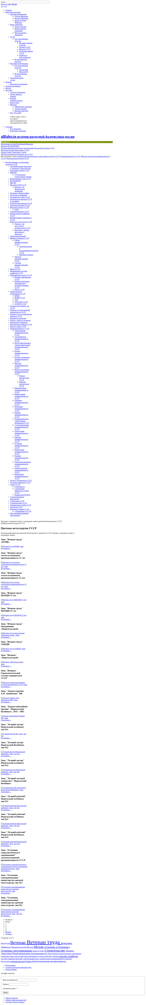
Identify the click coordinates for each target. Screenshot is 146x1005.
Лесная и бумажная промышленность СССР (22, 359)
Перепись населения (18, 318)
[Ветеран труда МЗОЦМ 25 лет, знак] (14, 617)
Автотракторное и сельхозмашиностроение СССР (28, 250)
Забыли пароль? (11, 998)
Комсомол (66, 943)
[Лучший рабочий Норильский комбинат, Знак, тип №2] (14, 826)
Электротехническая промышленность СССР (23, 464)
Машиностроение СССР (19, 238)
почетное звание (51, 956)
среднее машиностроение (12, 959)
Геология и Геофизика (18, 195)
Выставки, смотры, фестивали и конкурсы (22, 232)
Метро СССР (15, 269)
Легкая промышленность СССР (21, 353)
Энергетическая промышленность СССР (21, 470)
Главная (20, 156)
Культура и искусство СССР (21, 222)
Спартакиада (20, 487)
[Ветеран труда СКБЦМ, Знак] (13, 649)
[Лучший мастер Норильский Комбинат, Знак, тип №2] (14, 754)
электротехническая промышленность (48, 961)
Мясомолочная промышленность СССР (21, 390)
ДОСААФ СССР (21, 302)
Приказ (36, 951)
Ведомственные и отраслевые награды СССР (42, 156)
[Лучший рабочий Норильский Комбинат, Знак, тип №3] (14, 844)
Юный (15, 953)
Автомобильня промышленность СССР (21, 339)
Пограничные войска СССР (21, 324)
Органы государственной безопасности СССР (20, 311)
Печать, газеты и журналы (20, 320)
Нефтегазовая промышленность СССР (21, 396)
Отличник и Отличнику (57, 947)
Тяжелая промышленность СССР (21, 439)
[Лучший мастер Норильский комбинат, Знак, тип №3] (14, 772)
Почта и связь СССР (18, 327)
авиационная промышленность (33, 953)
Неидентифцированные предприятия (19, 514)
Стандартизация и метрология (17, 498)
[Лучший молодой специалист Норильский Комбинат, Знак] (14, 790)
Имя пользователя (10, 980)
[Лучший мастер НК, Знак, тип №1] (14, 736)
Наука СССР (20, 290)
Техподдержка (11, 969)
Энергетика (6, 953)
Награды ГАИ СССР (18, 185)
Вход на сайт (6, 4)
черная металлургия (21, 961)
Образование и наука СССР (21, 275)
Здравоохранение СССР (19, 212)
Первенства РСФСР (22, 495)
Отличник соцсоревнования (17, 950)
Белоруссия (5, 943)
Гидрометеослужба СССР (20, 197)
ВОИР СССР (20, 298)
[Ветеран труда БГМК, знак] (12, 546)
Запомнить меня (9, 988)
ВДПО (17, 296)
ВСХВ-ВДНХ (15, 181)
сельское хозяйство (68, 956)
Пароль (5, 984)
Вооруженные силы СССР (20, 179)
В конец (8, 934)
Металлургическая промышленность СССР (22, 372)
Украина (70, 950)
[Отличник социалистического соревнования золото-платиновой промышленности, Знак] (14, 869)
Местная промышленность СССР (21, 366)
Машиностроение (19, 947)
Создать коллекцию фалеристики (18, 967)
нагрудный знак (21, 956)
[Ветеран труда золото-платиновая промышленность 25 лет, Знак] (14, 586)
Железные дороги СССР (19, 207)
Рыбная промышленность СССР (21, 415)
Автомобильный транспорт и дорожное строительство (20, 167)
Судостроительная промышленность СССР (22, 427)
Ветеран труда (44, 942)
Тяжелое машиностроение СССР (21, 259)
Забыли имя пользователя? (15, 1000)
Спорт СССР (15, 485)
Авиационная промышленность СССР (21, 333)
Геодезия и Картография (19, 193)
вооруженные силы (67, 954)
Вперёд (8, 932)
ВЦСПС (13, 183)
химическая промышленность (52, 959)
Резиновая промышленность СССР (21, 409)
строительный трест (31, 959)
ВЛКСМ (13, 173)
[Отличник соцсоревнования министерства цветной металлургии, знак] (14, 891)
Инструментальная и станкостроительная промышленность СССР (23, 346)
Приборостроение (26, 255)
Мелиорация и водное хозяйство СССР (18, 272)
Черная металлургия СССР (24, 378)
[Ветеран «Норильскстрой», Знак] (14, 664)
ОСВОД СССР (20, 304)
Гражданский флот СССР (20, 205)
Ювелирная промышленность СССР (21, 476)
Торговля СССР (16, 507)
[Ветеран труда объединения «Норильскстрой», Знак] (14, 635)
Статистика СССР (17, 501)
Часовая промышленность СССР (21, 458)
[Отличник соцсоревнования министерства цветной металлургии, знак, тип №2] (14, 914)
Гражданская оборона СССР (21, 203)
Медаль (30, 947)
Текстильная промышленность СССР (21, 433)
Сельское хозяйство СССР (20, 483)
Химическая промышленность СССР (21, 452)
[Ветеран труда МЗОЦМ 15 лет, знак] (14, 602)
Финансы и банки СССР (19, 509)
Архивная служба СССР (19, 171)
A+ (2, 6)
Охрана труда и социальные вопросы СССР (21, 315)
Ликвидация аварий (18, 236)
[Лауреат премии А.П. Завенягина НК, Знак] (14, 700)
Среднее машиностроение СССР (21, 265)
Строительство (55, 950)
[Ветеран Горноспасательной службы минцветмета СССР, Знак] (14, 685)
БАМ (17, 210)
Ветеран (18, 942)
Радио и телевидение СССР (21, 480)
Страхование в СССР (23, 511)
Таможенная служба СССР (20, 505)
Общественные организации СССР (17, 293)
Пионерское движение (19, 322)
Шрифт (14, 4)
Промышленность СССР (70, 156)
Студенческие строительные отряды (23, 176)
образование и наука (36, 956)
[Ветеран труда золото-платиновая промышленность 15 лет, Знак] (14, 566)
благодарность (53, 954)
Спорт (42, 951)
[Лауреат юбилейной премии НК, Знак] (14, 718)
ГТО (16, 300)
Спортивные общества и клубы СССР (22, 491)
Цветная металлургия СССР (18, 158)
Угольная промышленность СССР (21, 446)
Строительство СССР (18, 503)
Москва (39, 947)
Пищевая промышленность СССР (21, 402)
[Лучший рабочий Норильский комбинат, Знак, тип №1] (14, 808)
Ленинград (6, 947)
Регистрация (10, 965)
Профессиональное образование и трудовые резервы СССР (22, 284)
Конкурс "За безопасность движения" (20, 189)
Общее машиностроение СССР (21, 242)
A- (6, 6)
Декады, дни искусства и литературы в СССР (22, 226)
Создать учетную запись (14, 1002)
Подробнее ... (6, 548)
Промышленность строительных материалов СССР (22, 421)
